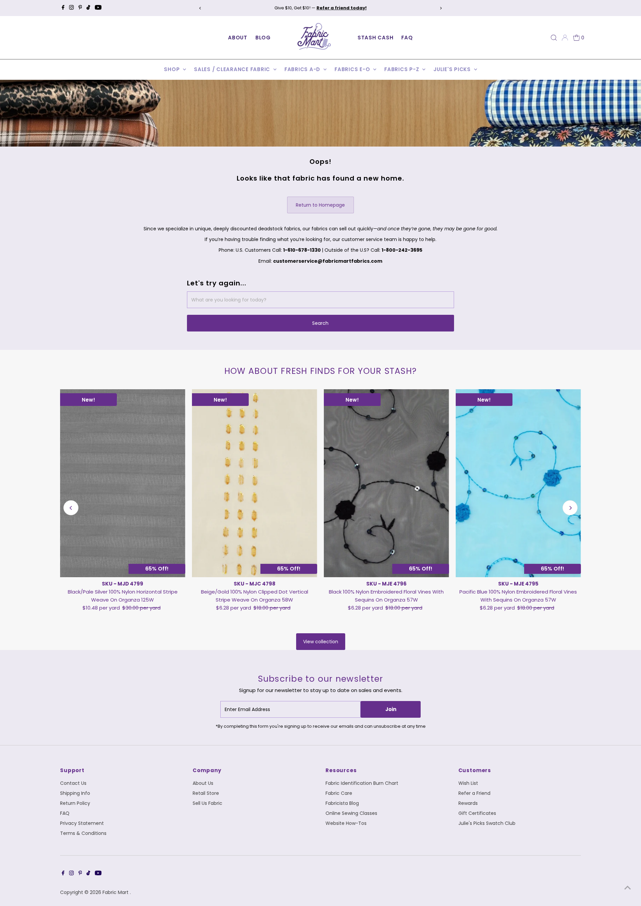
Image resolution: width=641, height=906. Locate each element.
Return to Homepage (320, 205)
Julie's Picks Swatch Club (486, 823)
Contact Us (73, 783)
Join (390, 709)
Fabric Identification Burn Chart (362, 783)
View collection (320, 641)
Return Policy (75, 803)
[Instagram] (71, 8)
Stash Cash (376, 37)
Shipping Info (75, 793)
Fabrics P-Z (402, 69)
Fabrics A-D (303, 69)
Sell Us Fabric (207, 803)
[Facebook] (63, 8)
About (237, 37)
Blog (263, 37)
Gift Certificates (477, 813)
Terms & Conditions (83, 833)
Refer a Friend (474, 793)
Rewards (468, 803)
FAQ (407, 37)
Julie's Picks (452, 69)
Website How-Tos (346, 823)
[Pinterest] (80, 8)
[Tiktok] (88, 8)
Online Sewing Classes (351, 813)
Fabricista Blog (342, 803)
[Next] (440, 8)
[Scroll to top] (627, 887)
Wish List (468, 783)
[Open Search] (554, 38)
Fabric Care (339, 793)
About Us (203, 783)
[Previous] (200, 8)
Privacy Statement (82, 823)
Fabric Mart (116, 892)
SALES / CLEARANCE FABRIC (233, 69)
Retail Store (206, 793)
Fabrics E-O (353, 69)
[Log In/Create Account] (565, 38)
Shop (172, 69)
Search (320, 323)
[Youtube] (98, 8)
